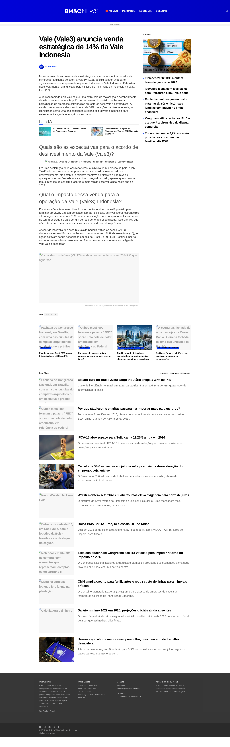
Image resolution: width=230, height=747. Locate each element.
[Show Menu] (60, 11)
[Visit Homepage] (81, 11)
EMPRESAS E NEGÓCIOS (168, 348)
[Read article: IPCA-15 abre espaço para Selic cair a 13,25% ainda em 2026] (56, 447)
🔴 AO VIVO (111, 11)
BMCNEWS (52, 67)
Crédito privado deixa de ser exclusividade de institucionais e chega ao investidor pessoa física (133, 356)
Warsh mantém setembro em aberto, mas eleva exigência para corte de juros (133, 495)
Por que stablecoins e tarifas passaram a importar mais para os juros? (94, 356)
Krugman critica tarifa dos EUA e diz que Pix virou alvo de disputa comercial (167, 122)
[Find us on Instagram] (45, 727)
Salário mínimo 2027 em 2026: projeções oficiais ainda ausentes (124, 610)
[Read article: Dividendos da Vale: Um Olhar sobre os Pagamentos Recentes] (45, 131)
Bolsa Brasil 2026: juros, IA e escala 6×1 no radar (113, 524)
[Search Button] (227, 11)
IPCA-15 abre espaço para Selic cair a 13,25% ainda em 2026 (121, 437)
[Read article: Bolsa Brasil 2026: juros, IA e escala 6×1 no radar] (56, 534)
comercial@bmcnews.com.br (129, 696)
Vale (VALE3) (51, 314)
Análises (164, 373)
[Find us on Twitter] (54, 727)
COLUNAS (161, 11)
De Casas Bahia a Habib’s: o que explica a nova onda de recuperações (172, 356)
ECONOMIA (145, 11)
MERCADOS (128, 11)
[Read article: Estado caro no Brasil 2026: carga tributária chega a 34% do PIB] (56, 337)
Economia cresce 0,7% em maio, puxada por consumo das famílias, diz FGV (167, 137)
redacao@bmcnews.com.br (128, 689)
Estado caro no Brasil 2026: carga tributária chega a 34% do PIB (124, 380)
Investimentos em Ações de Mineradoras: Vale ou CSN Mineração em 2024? (122, 131)
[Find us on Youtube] (40, 727)
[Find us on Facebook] (58, 727)
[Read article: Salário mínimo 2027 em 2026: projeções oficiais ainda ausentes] (56, 620)
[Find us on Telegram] (49, 727)
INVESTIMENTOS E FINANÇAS (131, 348)
